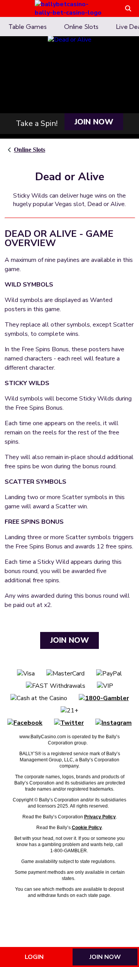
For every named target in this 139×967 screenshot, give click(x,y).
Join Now (94, 122)
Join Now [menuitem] (105, 957)
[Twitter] (69, 723)
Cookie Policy (87, 827)
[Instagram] (113, 723)
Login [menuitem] (34, 957)
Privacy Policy (100, 817)
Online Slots (29, 149)
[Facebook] (24, 723)
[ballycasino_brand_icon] (69, 8)
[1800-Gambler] (104, 698)
